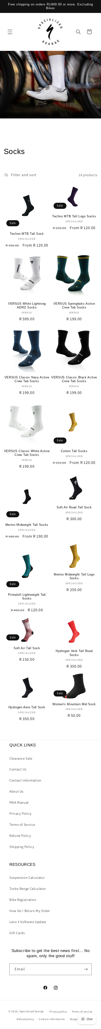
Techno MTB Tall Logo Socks (74, 216)
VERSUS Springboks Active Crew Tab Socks (74, 305)
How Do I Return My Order (29, 910)
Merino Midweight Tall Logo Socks (74, 576)
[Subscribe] (86, 969)
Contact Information (25, 780)
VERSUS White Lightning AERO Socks (27, 305)
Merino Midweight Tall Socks (26, 525)
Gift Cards (17, 933)
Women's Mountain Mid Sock (74, 704)
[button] (9, 31)
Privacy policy (58, 1011)
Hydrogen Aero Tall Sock (27, 707)
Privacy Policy (20, 813)
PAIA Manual (19, 802)
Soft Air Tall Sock (27, 648)
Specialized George (31, 1011)
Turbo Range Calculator (27, 888)
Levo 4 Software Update (27, 922)
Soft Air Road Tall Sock (74, 507)
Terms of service (82, 1011)
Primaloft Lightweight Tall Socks (27, 596)
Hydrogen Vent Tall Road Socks (74, 652)
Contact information (52, 1019)
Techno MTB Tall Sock (27, 233)
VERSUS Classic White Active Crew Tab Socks (27, 453)
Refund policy (25, 1019)
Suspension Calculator (27, 877)
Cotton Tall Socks (74, 451)
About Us (16, 791)
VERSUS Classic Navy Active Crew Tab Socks (26, 379)
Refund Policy (20, 835)
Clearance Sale (20, 758)
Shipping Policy (21, 846)
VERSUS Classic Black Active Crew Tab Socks (74, 379)
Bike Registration (22, 899)
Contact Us (17, 769)
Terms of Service (22, 824)
